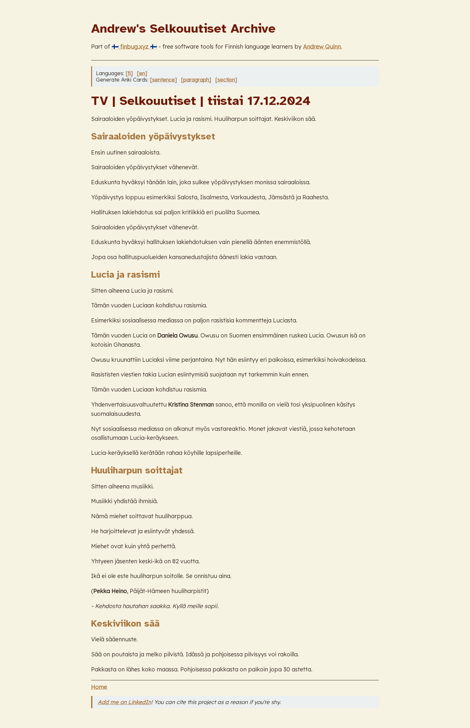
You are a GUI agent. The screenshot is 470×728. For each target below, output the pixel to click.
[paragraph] (196, 79)
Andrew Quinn (322, 46)
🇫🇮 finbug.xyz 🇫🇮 (134, 46)
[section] (226, 79)
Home (99, 687)
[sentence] (163, 79)
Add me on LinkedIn (124, 702)
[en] (142, 73)
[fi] (129, 73)
